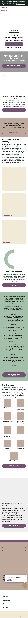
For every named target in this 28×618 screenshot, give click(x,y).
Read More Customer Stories (14, 375)
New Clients (7, 242)
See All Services (14, 466)
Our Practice (7, 189)
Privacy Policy (14, 612)
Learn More (22, 1)
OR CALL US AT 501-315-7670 (14, 47)
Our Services (7, 216)
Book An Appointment (14, 549)
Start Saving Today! (13, 65)
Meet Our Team (13, 525)
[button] (25, 585)
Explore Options (20, 4)
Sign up (14, 285)
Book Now (14, 44)
